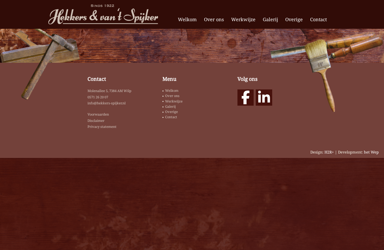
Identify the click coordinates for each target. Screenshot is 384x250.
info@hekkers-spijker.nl (107, 103)
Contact (318, 19)
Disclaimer (96, 120)
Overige (294, 19)
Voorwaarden (98, 114)
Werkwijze (243, 19)
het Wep (371, 152)
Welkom (187, 19)
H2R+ (329, 152)
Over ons (214, 19)
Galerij (270, 19)
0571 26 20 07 (98, 97)
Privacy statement (102, 126)
